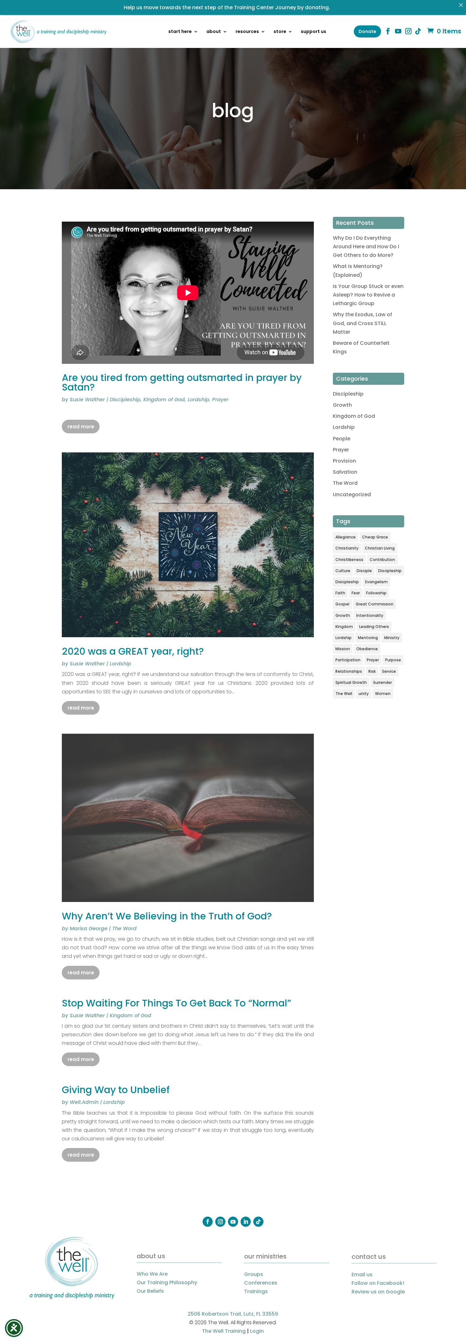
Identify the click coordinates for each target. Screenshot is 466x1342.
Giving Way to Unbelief (116, 1090)
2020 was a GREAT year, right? (133, 651)
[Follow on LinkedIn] (246, 1222)
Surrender (382, 682)
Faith (340, 593)
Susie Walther (87, 399)
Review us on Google (378, 1291)
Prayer (220, 399)
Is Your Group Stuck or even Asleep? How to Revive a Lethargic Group (368, 295)
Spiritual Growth (351, 682)
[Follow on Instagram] (220, 1222)
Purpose (393, 660)
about (213, 32)
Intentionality (369, 615)
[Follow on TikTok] (258, 1222)
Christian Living (380, 548)
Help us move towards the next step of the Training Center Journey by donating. (227, 7)
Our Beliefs (150, 1291)
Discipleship (125, 399)
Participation (347, 660)
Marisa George (88, 928)
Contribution (382, 559)
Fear (356, 593)
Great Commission (374, 604)
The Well (343, 693)
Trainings (256, 1291)
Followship (376, 593)
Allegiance (345, 537)
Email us (362, 1274)
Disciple (364, 570)
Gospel (342, 604)
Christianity (347, 548)
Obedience (367, 648)
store (280, 32)
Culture (342, 570)
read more (81, 426)
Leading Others (374, 626)
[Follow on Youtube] (233, 1222)
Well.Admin (84, 1102)
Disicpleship (347, 581)
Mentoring (368, 637)
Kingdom (344, 626)
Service (389, 671)
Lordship (198, 399)
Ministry (391, 637)
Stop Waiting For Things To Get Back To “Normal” (176, 1003)
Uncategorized (352, 494)
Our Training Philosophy (167, 1282)
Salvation (345, 472)
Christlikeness (349, 559)
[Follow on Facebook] (208, 1222)
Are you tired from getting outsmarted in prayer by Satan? (181, 382)
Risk (372, 671)
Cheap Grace (375, 537)
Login (257, 1331)
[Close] (461, 5)
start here (180, 32)
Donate (367, 31)
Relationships (348, 671)
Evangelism (376, 581)
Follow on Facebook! (378, 1283)
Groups (253, 1274)
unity (364, 693)
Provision (344, 460)
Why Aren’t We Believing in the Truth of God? (167, 916)
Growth (342, 405)
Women (383, 693)
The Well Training (224, 1331)
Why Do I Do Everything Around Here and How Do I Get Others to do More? (366, 246)
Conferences (260, 1282)
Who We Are (152, 1274)
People (341, 438)
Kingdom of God (164, 399)
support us (313, 32)
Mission (342, 648)
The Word (124, 928)
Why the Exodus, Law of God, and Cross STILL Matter (362, 323)
